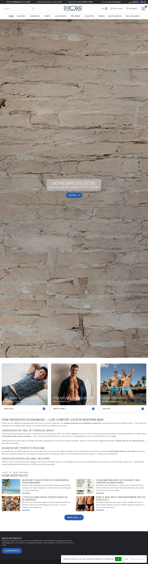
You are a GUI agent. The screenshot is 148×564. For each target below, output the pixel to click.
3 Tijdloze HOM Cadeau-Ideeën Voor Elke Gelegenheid (45, 498)
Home (11, 16)
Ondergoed (35, 16)
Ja (118, 559)
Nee (126, 559)
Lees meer (26, 493)
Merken (102, 16)
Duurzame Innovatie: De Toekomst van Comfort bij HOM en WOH (118, 481)
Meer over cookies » (138, 559)
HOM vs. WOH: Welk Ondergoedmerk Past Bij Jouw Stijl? (121, 498)
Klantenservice (115, 16)
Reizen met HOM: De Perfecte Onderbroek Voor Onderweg (45, 481)
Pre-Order (75, 16)
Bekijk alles (72, 517)
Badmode (21, 16)
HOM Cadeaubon (132, 16)
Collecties (89, 16)
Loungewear (60, 16)
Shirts (47, 16)
